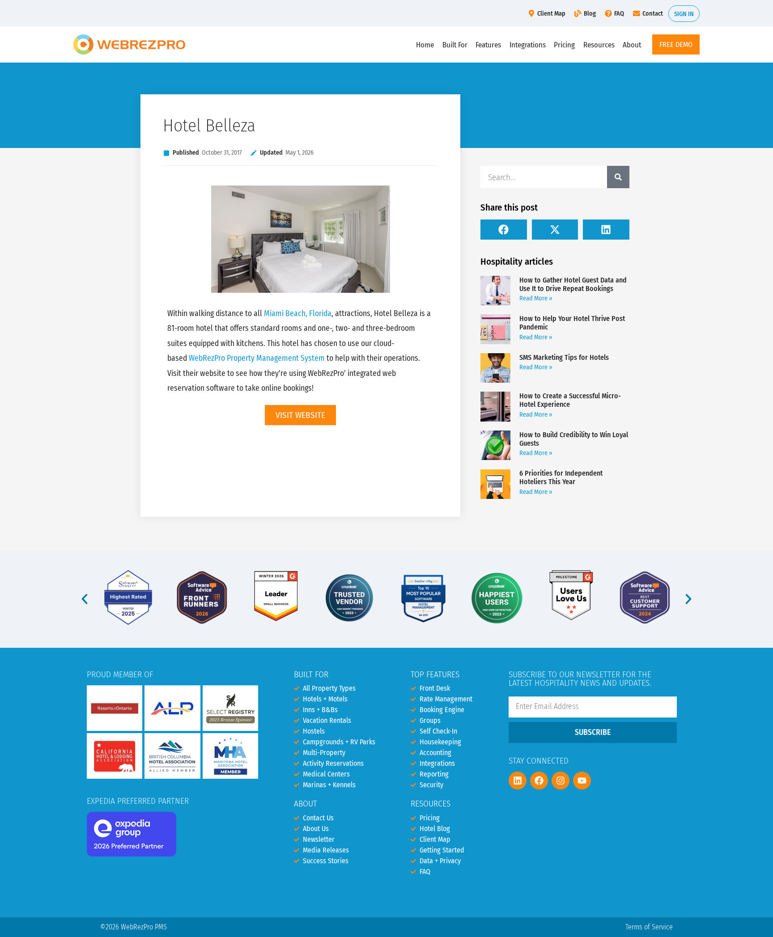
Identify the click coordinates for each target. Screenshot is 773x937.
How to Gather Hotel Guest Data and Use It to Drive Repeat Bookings (573, 284)
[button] (503, 229)
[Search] (618, 177)
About (632, 44)
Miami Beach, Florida (297, 313)
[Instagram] (560, 780)
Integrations (528, 44)
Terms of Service (649, 927)
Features (488, 44)
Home (425, 44)
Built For (454, 44)
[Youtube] (582, 780)
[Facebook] (539, 780)
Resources (599, 44)
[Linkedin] (518, 780)
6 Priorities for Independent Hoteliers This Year (561, 477)
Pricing (564, 44)
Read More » (535, 298)
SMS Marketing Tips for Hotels (564, 357)
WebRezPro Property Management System (257, 358)
